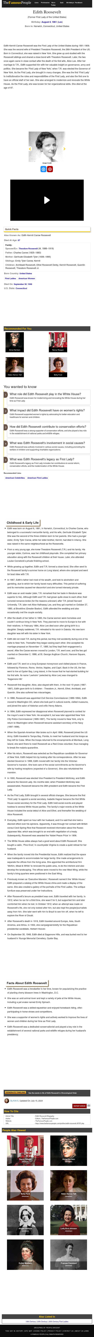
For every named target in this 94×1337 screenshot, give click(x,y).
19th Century (31, 1321)
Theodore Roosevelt (28, 248)
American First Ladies (37, 477)
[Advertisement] (48, 35)
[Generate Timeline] (15, 1093)
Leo (60, 21)
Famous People (39, 1334)
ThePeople (17, 2)
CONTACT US (68, 1331)
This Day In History (14, 1331)
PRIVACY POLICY (55, 1331)
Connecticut (21, 288)
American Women (26, 278)
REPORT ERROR (79, 1106)
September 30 (20, 284)
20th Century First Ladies (58, 1321)
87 (19, 240)
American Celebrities (15, 477)
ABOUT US (79, 1331)
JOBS (86, 1331)
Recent (56, 1328)
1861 (54, 21)
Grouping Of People (43, 1328)
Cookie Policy (40, 1331)
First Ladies (10, 278)
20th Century (42, 1321)
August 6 (46, 21)
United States (25, 273)
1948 (30, 284)
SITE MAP (28, 1331)
